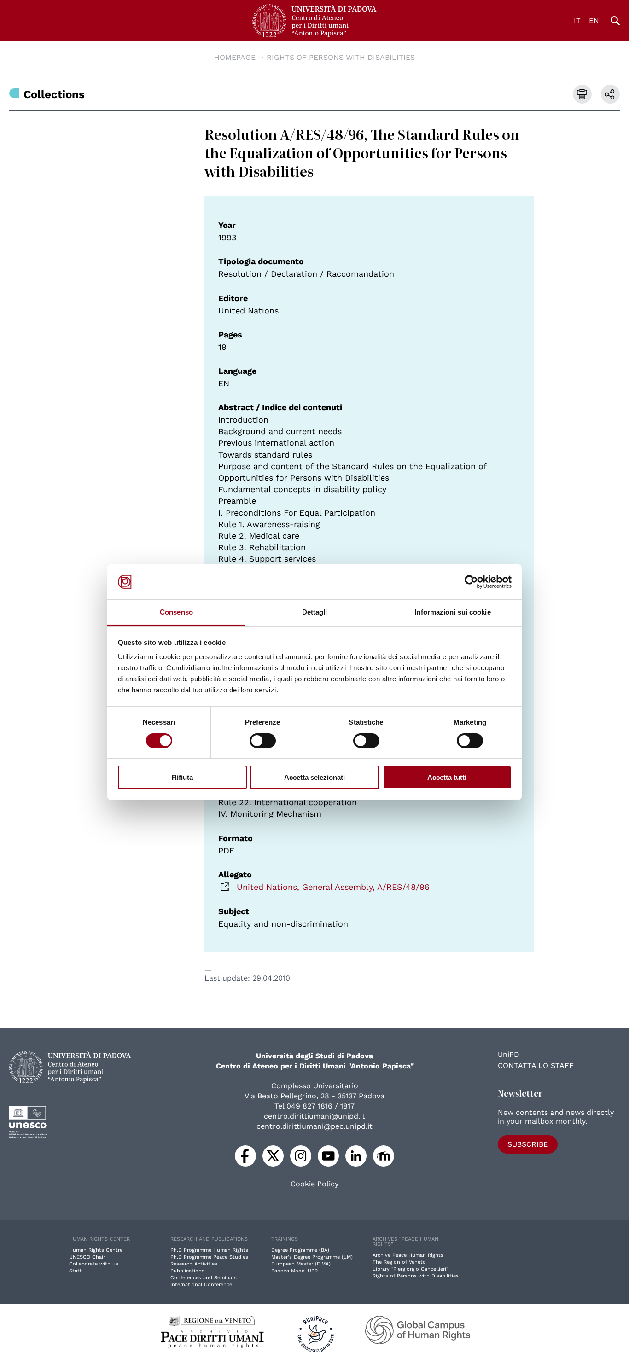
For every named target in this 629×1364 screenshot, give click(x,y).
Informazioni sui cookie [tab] (452, 612)
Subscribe (527, 1144)
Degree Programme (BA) (300, 1250)
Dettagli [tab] (314, 612)
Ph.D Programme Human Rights (209, 1250)
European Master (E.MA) (301, 1264)
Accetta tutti (446, 777)
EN (594, 20)
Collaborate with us (93, 1264)
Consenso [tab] (176, 612)
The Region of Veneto (399, 1262)
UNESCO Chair (87, 1257)
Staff (75, 1271)
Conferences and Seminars (203, 1278)
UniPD (508, 1054)
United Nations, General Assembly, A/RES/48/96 (333, 887)
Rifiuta (182, 777)
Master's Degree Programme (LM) (312, 1257)
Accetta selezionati (314, 777)
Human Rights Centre (95, 1250)
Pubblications (187, 1271)
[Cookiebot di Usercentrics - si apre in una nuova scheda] (471, 582)
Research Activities (193, 1264)
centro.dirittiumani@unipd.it (314, 1116)
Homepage (235, 57)
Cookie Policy (314, 1184)
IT (577, 20)
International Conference (201, 1285)
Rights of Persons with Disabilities (341, 57)
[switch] (263, 740)
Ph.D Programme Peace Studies (209, 1257)
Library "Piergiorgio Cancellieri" (410, 1269)
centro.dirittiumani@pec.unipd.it (314, 1126)
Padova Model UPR (294, 1271)
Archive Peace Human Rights (408, 1255)
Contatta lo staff (536, 1065)
